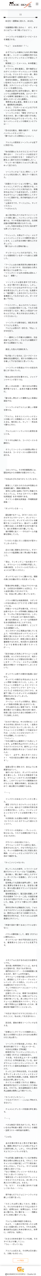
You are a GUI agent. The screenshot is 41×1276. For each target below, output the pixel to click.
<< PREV (20, 1260)
